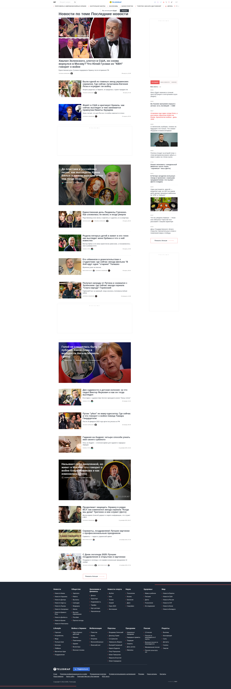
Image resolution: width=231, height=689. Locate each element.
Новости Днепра (60, 599)
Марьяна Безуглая (115, 658)
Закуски (165, 648)
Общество (76, 589)
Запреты (130, 643)
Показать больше (91, 576)
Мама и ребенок (150, 593)
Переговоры (77, 640)
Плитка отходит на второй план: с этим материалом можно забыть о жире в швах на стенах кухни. (163, 155)
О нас (55, 674)
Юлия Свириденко (115, 661)
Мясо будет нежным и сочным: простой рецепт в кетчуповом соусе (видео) (164, 94)
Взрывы (75, 637)
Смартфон (130, 606)
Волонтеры (76, 647)
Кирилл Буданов (114, 648)
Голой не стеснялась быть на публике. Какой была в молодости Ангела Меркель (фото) (81, 351)
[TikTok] (171, 2)
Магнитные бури (60, 651)
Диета (147, 599)
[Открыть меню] (54, 2)
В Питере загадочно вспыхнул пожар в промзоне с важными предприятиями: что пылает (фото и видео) (163, 179)
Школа (75, 609)
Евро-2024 (112, 606)
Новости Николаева (61, 623)
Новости (57, 589)
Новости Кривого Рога (60, 613)
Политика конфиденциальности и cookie (73, 674)
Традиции (130, 640)
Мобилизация (96, 628)
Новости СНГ (167, 603)
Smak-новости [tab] (165, 82)
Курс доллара (95, 608)
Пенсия (147, 628)
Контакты (163, 674)
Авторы (170, 6)
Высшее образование (77, 613)
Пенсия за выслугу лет (151, 651)
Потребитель (59, 635)
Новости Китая (168, 606)
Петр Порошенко (114, 651)
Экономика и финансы (95, 590)
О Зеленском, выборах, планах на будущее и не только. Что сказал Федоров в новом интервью (163, 128)
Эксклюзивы (113, 6)
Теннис (111, 599)
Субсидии (76, 603)
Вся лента (154, 87)
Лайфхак (58, 648)
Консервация (167, 635)
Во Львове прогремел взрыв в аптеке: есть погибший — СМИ (163, 105)
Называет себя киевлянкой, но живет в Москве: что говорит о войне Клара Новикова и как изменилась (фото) (82, 469)
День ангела (131, 647)
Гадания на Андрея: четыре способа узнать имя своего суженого (106, 438)
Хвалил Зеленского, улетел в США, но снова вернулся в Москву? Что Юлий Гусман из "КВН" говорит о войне (91, 63)
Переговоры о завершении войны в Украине (70, 6)
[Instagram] (169, 2)
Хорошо (124, 10)
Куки (114, 10)
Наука (128, 589)
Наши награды (152, 674)
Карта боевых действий (77, 633)
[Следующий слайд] (178, 6)
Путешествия (59, 642)
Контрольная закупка (97, 6)
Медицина (76, 606)
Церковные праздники (131, 633)
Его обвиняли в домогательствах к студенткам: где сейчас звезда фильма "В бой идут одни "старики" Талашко (105, 261)
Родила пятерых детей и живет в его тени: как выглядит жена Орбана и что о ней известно (106, 238)
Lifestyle (57, 628)
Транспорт (94, 599)
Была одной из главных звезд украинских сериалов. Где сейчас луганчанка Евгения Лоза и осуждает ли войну (105, 84)
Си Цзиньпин (113, 639)
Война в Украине (78, 628)
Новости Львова (60, 606)
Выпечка (166, 632)
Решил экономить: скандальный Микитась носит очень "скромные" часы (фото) (164, 166)
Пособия (76, 617)
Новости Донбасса (61, 617)
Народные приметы (133, 637)
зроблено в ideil (173, 681)
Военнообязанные (97, 642)
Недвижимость (96, 602)
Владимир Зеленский (116, 632)
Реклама (141, 674)
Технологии (131, 593)
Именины (130, 650)
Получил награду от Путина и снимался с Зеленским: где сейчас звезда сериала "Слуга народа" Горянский (105, 285)
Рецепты (165, 628)
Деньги (93, 595)
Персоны (112, 628)
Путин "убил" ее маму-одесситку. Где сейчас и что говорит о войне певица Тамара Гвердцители (107, 416)
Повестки (94, 632)
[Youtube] (163, 2)
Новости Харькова (61, 596)
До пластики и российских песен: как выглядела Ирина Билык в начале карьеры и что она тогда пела (82, 174)
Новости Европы (168, 593)
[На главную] (115, 2)
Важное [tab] (174, 82)
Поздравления (60, 654)
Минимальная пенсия (152, 647)
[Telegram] (160, 2)
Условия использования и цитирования (122, 674)
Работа (75, 596)
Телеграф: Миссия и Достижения (88, 676)
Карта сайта (70, 676)
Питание (148, 596)
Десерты (166, 642)
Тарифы (93, 605)
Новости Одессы (60, 603)
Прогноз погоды (78, 620)
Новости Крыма (60, 620)
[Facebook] (155, 2)
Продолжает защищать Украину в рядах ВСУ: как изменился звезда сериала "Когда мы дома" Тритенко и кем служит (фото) (106, 509)
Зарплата (76, 593)
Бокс (110, 596)
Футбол (111, 593)
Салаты (165, 645)
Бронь (93, 635)
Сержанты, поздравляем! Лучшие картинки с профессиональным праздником (106, 532)
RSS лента (105, 676)
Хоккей (111, 603)
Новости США (168, 596)
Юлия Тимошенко (115, 654)
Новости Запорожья (61, 609)
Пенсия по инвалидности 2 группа (150, 637)
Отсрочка (94, 639)
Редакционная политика (98, 674)
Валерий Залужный (115, 645)
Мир (163, 589)
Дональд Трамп (114, 635)
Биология (130, 599)
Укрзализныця (95, 611)
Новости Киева (60, 593)
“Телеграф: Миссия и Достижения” (149, 6)
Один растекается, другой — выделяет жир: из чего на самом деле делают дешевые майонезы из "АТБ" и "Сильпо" (163, 192)
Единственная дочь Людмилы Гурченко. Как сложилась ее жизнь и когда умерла (105, 213)
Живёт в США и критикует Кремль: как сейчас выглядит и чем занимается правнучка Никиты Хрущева (103, 107)
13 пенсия (148, 632)
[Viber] (157, 2)
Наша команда (58, 676)
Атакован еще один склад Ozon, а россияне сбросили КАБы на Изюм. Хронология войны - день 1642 (164, 116)
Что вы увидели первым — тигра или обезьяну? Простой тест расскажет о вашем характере (163, 219)
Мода (56, 639)
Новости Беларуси (169, 609)
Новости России (168, 599)
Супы (165, 639)
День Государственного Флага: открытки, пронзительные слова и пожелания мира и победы (163, 231)
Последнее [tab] (155, 82)
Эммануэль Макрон (115, 642)
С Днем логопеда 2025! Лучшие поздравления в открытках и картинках (104, 555)
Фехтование (113, 609)
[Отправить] (75, 2)
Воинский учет (95, 645)
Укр (176, 2)
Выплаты (76, 599)
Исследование (150, 606)
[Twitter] (166, 2)
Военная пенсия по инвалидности (151, 643)
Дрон (128, 603)
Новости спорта (115, 589)
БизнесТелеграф (127, 6)
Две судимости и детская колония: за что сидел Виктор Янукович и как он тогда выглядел (105, 392)
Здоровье (148, 589)
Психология (149, 603)
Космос (129, 596)
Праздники (130, 628)
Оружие (75, 643)
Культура (58, 645)
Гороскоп (58, 632)
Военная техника (78, 650)
